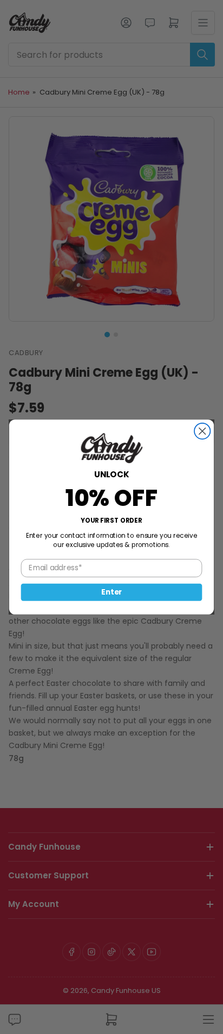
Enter (111, 592)
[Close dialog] (202, 431)
